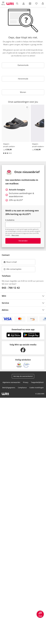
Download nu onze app (23, 329)
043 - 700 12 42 (11, 287)
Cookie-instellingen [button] (36, 387)
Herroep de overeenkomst (23, 376)
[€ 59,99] (16, 123)
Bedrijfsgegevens (8, 387)
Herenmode (23, 78)
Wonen (23, 92)
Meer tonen (15, 235)
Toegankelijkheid (37, 382)
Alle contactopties (13, 269)
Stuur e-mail (11, 263)
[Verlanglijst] (36, 3)
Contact (6, 255)
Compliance (22, 387)
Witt (4, 296)
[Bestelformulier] (30, 3)
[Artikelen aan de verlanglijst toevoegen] (27, 107)
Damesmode (23, 65)
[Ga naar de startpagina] (10, 3)
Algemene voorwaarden (11, 382)
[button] (3, 3)
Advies (5, 310)
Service (5, 303)
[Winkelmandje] (43, 3)
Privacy (25, 382)
